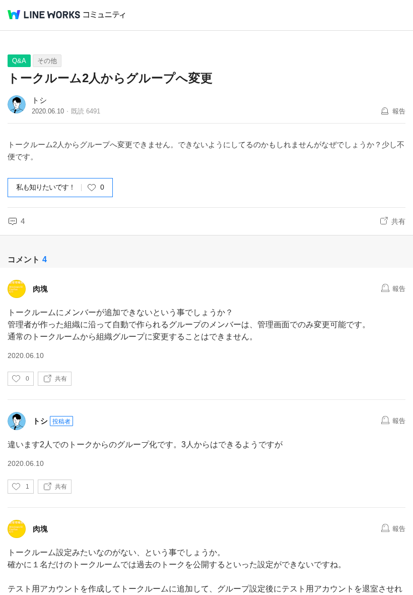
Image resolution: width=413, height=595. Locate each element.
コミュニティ (104, 15)
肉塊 (40, 288)
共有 (398, 221)
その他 (47, 61)
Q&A (19, 61)
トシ (39, 100)
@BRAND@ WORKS (44, 14)
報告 (398, 111)
